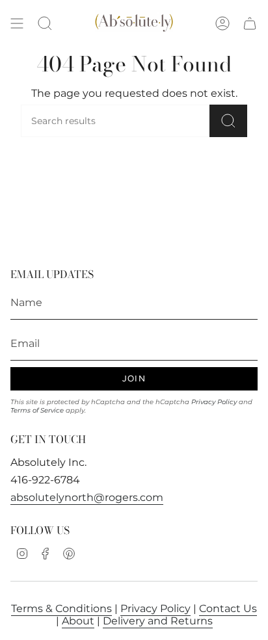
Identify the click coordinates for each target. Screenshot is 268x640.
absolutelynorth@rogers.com (86, 497)
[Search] (228, 121)
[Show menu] (17, 24)
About (78, 621)
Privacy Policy (214, 402)
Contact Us (228, 608)
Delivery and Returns (158, 621)
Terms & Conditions (61, 608)
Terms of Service (37, 410)
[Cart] (249, 24)
